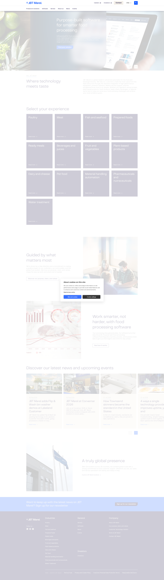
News (68, 8)
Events (75, 8)
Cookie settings (91, 297)
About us (60, 8)
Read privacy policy (69, 292)
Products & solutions (32, 8)
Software (45, 8)
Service (53, 8)
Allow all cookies (72, 297)
